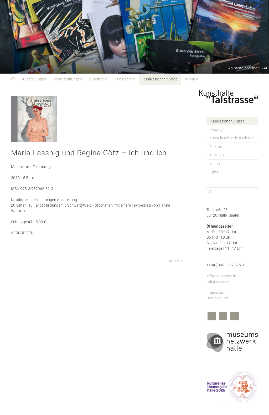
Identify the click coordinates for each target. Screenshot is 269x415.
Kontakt (192, 79)
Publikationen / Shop (160, 79)
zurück (174, 261)
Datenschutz (217, 298)
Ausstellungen (34, 79)
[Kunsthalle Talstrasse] (232, 95)
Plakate (215, 147)
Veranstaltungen (68, 79)
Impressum (216, 292)
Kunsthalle (98, 79)
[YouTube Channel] (234, 317)
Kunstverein (125, 79)
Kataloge (217, 129)
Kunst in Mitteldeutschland (232, 138)
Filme (213, 172)
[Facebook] (211, 317)
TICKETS (216, 155)
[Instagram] (223, 317)
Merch (214, 164)
